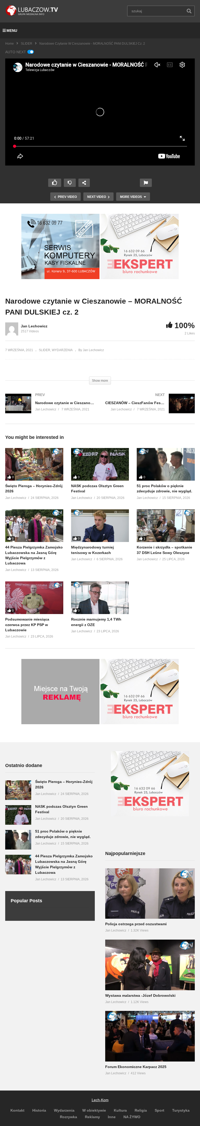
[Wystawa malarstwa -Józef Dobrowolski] (150, 965)
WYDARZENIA (62, 350)
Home (9, 43)
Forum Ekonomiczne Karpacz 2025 (135, 1067)
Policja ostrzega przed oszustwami (136, 924)
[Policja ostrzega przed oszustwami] (150, 893)
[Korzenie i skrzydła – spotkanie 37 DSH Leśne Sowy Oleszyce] (166, 525)
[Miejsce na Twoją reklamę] (60, 723)
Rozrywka (68, 1117)
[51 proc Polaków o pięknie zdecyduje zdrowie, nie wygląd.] (166, 464)
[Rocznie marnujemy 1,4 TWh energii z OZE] (100, 597)
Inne (112, 1117)
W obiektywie (94, 1110)
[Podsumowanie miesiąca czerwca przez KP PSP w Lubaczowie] (34, 597)
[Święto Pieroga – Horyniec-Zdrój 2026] (34, 464)
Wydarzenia (64, 1110)
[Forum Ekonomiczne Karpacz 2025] (150, 1036)
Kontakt (17, 1110)
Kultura (120, 1110)
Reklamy (92, 1117)
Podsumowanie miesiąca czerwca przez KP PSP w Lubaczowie (27, 624)
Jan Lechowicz (34, 326)
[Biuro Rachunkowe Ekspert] (150, 815)
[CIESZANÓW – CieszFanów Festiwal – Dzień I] (150, 409)
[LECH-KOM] (60, 278)
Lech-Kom (100, 1100)
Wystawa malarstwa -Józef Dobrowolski (140, 995)
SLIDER (26, 43)
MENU (12, 30)
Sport (159, 1110)
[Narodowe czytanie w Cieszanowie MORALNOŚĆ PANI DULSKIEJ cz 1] (50, 409)
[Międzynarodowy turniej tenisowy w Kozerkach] (100, 525)
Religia (141, 1110)
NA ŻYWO (131, 1117)
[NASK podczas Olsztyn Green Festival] (100, 464)
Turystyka (181, 1110)
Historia (39, 1110)
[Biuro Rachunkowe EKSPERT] (140, 278)
